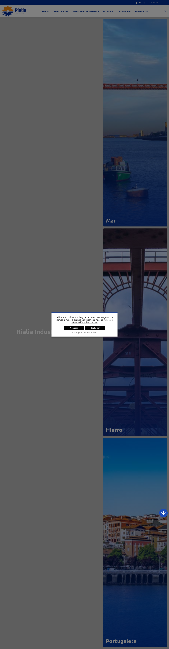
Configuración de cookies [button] (84, 332)
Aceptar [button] (74, 328)
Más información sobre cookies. (92, 321)
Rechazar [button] (95, 328)
